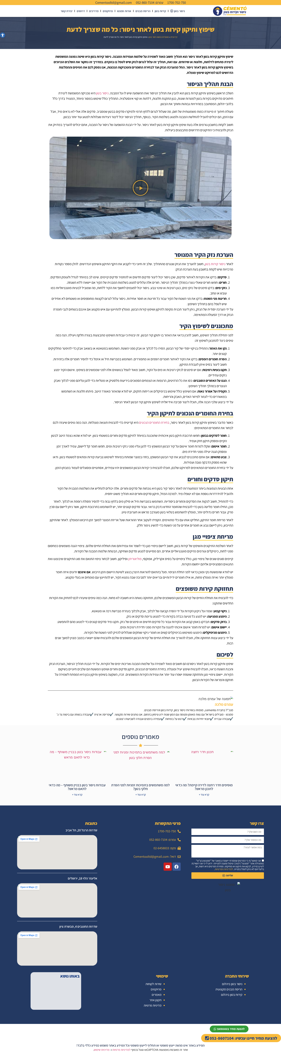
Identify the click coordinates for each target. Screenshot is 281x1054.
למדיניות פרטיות (121, 1050)
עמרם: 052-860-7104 (149, 2)
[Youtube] (168, 867)
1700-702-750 (176, 2)
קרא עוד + (204, 794)
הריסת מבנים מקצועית (228, 989)
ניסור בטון (102, 93)
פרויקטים (156, 989)
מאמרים (156, 995)
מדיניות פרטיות (152, 1005)
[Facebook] (177, 867)
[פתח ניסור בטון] (171, 11)
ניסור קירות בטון (215, 264)
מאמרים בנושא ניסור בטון (159, 37)
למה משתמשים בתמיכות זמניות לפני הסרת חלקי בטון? (140, 787)
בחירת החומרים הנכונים (154, 422)
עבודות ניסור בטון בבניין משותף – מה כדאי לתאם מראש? (77, 787)
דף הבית (174, 37)
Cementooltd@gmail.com (113, 2)
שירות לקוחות (153, 984)
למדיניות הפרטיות (224, 869)
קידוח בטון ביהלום (231, 995)
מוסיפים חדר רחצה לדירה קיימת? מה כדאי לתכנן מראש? (204, 787)
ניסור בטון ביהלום (232, 984)
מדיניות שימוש (101, 1050)
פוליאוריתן (134, 559)
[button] (140, 188)
